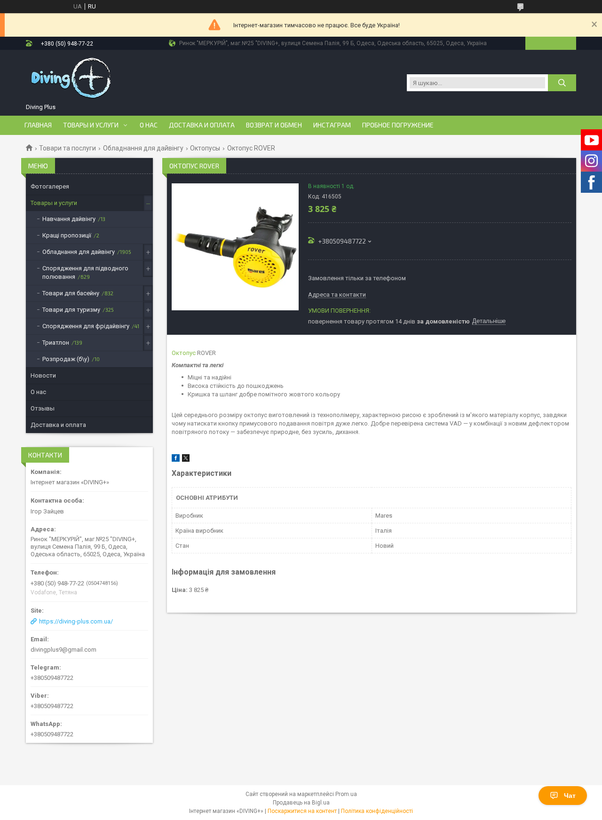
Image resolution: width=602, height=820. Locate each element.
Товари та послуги (67, 148)
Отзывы (43, 408)
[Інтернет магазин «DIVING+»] (72, 78)
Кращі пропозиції (66, 235)
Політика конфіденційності (377, 811)
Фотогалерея (50, 186)
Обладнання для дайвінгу (143, 148)
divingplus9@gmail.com (63, 649)
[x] (186, 459)
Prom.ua (346, 794)
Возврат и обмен (274, 125)
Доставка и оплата (202, 125)
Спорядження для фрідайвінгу (85, 326)
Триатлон (55, 342)
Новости (43, 375)
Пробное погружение (398, 125)
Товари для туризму (71, 309)
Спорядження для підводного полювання (85, 272)
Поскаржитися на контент (302, 811)
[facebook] (176, 459)
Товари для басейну (70, 293)
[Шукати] (562, 82)
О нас (149, 125)
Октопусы (205, 148)
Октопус (184, 352)
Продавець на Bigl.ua (301, 802)
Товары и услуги (91, 125)
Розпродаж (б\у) (65, 359)
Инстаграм (332, 125)
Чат (570, 795)
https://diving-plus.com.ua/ (76, 621)
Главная (38, 125)
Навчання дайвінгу (68, 218)
